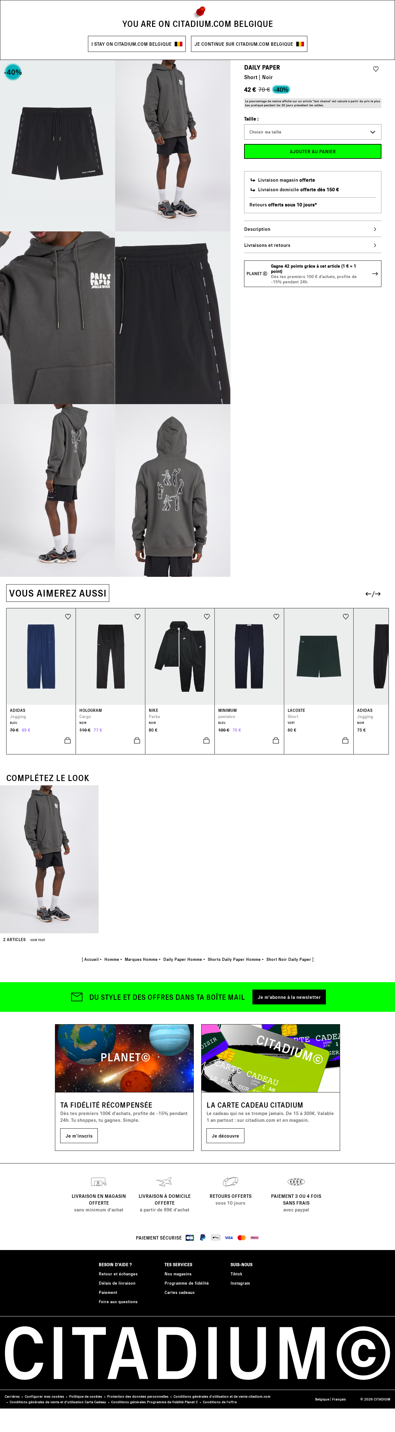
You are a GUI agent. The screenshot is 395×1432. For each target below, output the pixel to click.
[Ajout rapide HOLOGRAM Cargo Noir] (110, 741)
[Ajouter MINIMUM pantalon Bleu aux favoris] (276, 616)
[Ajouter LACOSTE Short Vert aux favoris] (346, 616)
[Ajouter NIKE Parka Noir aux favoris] (207, 616)
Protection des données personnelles (137, 1396)
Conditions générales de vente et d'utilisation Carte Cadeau (58, 1402)
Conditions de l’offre (220, 1402)
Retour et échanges (118, 1273)
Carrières (12, 1396)
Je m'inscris (79, 1135)
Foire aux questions (118, 1301)
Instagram (240, 1283)
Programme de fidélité (186, 1283)
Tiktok (236, 1273)
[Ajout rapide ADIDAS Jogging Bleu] (41, 741)
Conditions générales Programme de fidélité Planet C (154, 1402)
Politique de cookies (85, 1396)
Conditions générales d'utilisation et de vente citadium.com (222, 1396)
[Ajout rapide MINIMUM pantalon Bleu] (249, 741)
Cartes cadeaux (179, 1292)
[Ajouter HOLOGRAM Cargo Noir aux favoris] (137, 616)
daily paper (262, 67)
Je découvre (225, 1135)
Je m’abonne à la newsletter (289, 997)
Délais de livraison (117, 1283)
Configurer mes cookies (44, 1396)
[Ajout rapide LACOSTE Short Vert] (319, 741)
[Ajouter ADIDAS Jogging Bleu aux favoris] (68, 616)
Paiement (108, 1292)
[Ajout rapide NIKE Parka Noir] (180, 741)
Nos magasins (178, 1273)
